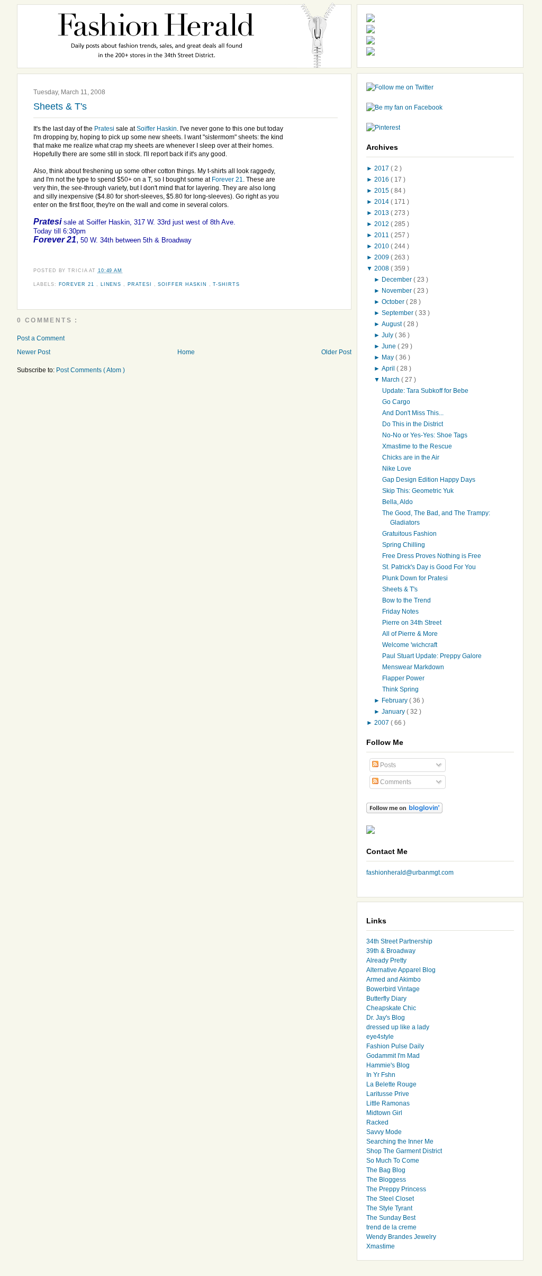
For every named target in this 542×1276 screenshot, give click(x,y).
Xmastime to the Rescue (417, 446)
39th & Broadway (390, 951)
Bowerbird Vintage (393, 989)
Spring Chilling (403, 545)
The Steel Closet (390, 1198)
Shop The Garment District (404, 1151)
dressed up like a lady (397, 1027)
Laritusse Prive (387, 1094)
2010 (382, 246)
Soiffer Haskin (157, 128)
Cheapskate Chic (391, 1008)
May (388, 357)
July (388, 335)
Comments (394, 782)
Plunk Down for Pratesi (415, 578)
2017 (382, 168)
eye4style (380, 1036)
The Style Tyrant (389, 1208)
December (397, 279)
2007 (382, 722)
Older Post (336, 352)
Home (186, 352)
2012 (382, 224)
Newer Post (33, 352)
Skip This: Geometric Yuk (418, 491)
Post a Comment (41, 338)
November (397, 290)
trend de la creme (391, 1227)
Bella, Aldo (397, 502)
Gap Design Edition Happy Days (428, 479)
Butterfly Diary (386, 998)
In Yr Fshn (380, 1075)
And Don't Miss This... (413, 413)
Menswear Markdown (413, 667)
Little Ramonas (388, 1103)
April (389, 368)
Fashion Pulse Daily (395, 1046)
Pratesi (105, 128)
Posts (387, 765)
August (392, 324)
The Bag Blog (385, 1170)
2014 (382, 201)
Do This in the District (412, 424)
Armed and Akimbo (393, 979)
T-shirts (226, 284)
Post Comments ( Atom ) (90, 370)
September (398, 313)
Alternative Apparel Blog (401, 970)
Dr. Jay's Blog (385, 1017)
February (395, 700)
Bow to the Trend (406, 600)
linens (112, 284)
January (394, 711)
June (390, 346)
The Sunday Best (390, 1217)
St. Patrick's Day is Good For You (429, 567)
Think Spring (400, 689)
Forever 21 (227, 179)
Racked (377, 1122)
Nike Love (396, 468)
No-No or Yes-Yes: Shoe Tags (424, 435)
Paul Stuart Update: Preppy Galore (432, 656)
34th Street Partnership (399, 941)
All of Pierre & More (410, 633)
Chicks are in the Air (410, 457)
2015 (382, 190)
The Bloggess (386, 1179)
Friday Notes (400, 611)
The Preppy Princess (396, 1189)
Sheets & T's (60, 106)
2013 (382, 213)
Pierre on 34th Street (411, 622)
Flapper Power (403, 678)
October (394, 301)
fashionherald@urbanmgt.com (410, 872)
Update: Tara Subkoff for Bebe (425, 390)
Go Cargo (396, 402)
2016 (382, 179)
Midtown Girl (384, 1113)
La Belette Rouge (391, 1084)
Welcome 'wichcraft (409, 645)
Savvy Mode (384, 1132)
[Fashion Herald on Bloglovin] (404, 811)
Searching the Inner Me (399, 1141)
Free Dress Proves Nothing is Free (431, 556)
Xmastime (380, 1246)
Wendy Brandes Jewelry (401, 1237)
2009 (382, 257)
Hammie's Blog (388, 1065)
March (391, 379)
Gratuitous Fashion (409, 533)
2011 (382, 235)
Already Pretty (386, 960)
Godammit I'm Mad (393, 1055)
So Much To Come (392, 1160)
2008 (382, 268)
